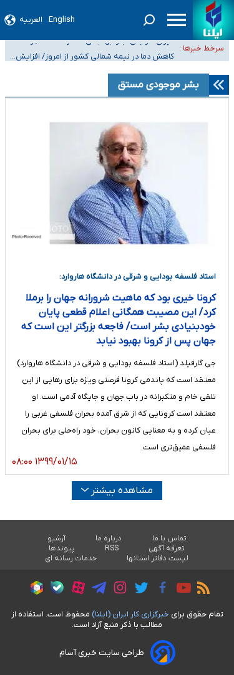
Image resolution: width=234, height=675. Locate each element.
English (62, 19)
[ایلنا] (213, 20)
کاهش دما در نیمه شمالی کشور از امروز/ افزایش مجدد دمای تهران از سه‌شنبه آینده (95, 56)
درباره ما (108, 538)
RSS (112, 548)
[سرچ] (149, 20)
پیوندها (62, 548)
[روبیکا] (33, 589)
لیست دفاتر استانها (158, 558)
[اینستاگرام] (117, 589)
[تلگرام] (95, 589)
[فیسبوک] (159, 589)
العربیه (30, 19)
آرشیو (56, 538)
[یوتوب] (180, 589)
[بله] (54, 589)
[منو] (176, 20)
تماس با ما (169, 538)
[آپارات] (75, 589)
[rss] (200, 590)
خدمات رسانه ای (71, 558)
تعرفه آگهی (167, 548)
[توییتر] (138, 589)
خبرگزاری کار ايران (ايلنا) (130, 614)
